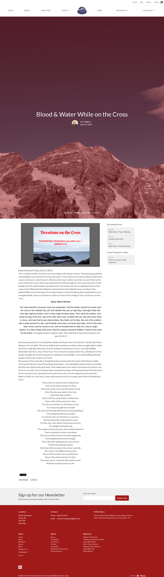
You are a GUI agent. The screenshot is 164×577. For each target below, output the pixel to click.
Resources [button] (22, 549)
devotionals (23, 480)
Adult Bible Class (89, 549)
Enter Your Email (89, 494)
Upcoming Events (114, 224)
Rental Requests (56, 551)
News (99, 10)
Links (141, 2)
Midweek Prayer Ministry (91, 546)
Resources (121, 10)
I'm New (53, 544)
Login (67, 576)
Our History (55, 542)
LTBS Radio (147, 10)
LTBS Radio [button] (22, 552)
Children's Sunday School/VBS (93, 539)
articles (34, 480)
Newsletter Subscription (59, 549)
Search (135, 2)
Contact (156, 2)
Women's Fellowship (90, 537)
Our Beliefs (55, 539)
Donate (148, 2)
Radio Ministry (88, 551)
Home (10, 10)
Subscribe (122, 498)
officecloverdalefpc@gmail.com (68, 519)
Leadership (54, 546)
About (27, 10)
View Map (22, 523)
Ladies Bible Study (89, 542)
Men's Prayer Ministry (90, 544)
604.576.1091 (62, 515)
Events (65, 10)
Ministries (46, 10)
